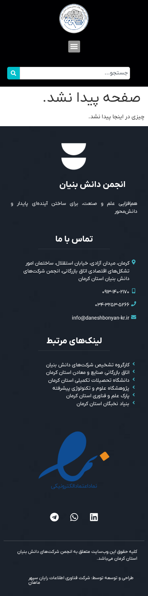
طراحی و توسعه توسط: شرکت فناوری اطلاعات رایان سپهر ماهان (81, 580)
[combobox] (75, 73)
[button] (74, 46)
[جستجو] (13, 73)
